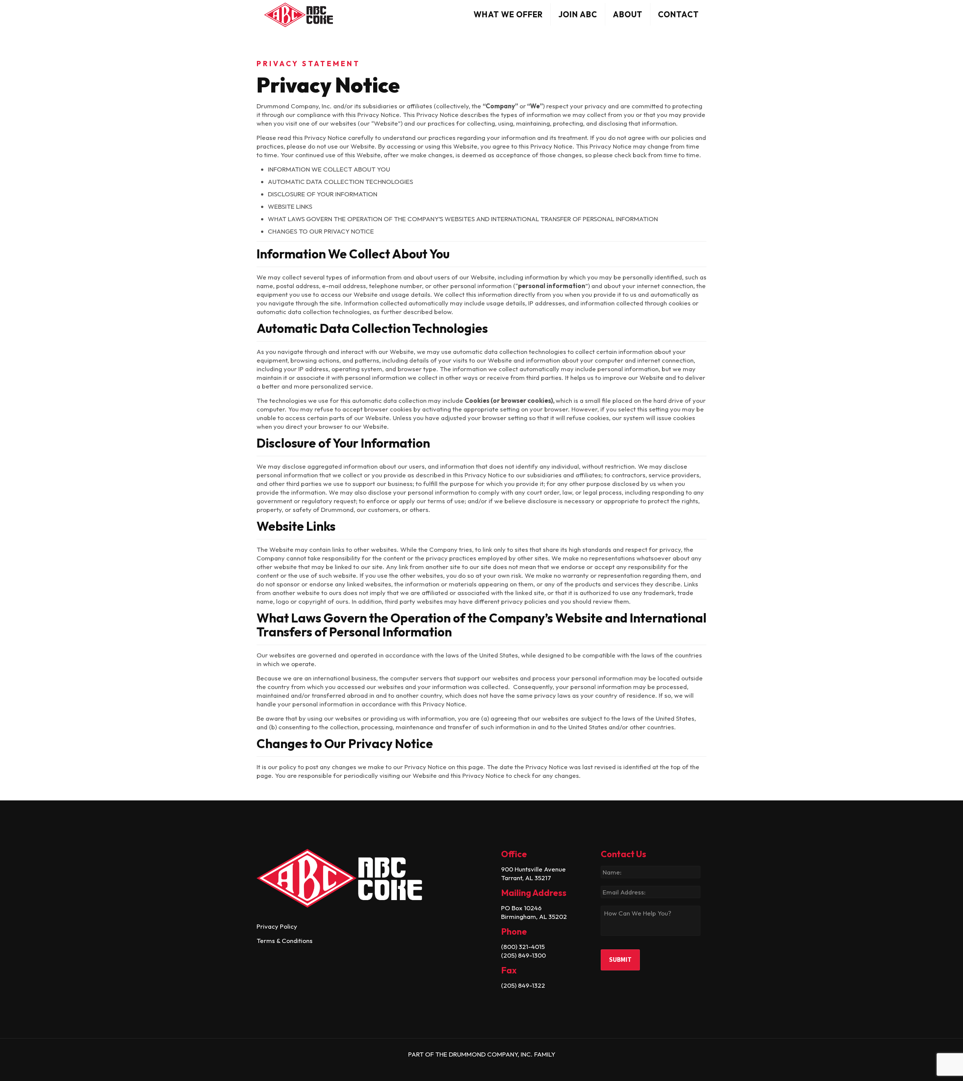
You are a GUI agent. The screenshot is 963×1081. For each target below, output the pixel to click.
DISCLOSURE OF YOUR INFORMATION (322, 194)
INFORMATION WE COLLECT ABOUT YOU (329, 169)
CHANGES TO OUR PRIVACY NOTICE (321, 231)
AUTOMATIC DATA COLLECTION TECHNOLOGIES (340, 181)
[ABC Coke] (298, 14)
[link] (367, 878)
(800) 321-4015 (523, 946)
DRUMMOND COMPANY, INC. (491, 1054)
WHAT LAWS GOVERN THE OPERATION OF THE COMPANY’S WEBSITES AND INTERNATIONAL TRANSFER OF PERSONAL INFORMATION (463, 219)
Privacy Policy (277, 926)
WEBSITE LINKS (290, 206)
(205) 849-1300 (523, 955)
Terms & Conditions (285, 940)
